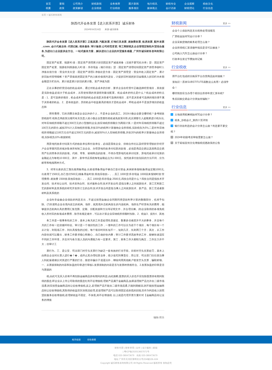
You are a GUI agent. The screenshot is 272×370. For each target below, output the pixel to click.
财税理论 (189, 8)
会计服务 (146, 348)
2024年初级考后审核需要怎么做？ (194, 137)
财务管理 (129, 348)
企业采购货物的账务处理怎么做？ (191, 42)
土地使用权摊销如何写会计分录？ (193, 114)
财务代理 (119, 348)
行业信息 (208, 8)
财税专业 (171, 3)
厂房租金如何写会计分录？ (187, 36)
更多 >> (226, 23)
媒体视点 (152, 8)
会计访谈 (171, 8)
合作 (138, 348)
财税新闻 (96, 3)
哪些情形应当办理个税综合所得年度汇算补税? (198, 93)
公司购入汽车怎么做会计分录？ (189, 53)
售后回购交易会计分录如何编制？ (191, 99)
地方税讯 (152, 3)
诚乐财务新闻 (55, 15)
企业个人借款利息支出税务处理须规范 (193, 30)
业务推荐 (115, 3)
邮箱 (155, 348)
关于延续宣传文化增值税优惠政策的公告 (197, 143)
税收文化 (208, 3)
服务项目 (134, 8)
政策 (61, 8)
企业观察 (189, 3)
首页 (48, 3)
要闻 (61, 3)
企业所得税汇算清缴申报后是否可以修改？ (196, 47)
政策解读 (78, 8)
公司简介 (78, 3)
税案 (48, 8)
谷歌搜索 (91, 339)
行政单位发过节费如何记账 (187, 59)
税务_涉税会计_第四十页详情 (191, 120)
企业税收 (96, 8)
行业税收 (115, 8)
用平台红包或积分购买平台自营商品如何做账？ (198, 76)
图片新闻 (134, 3)
